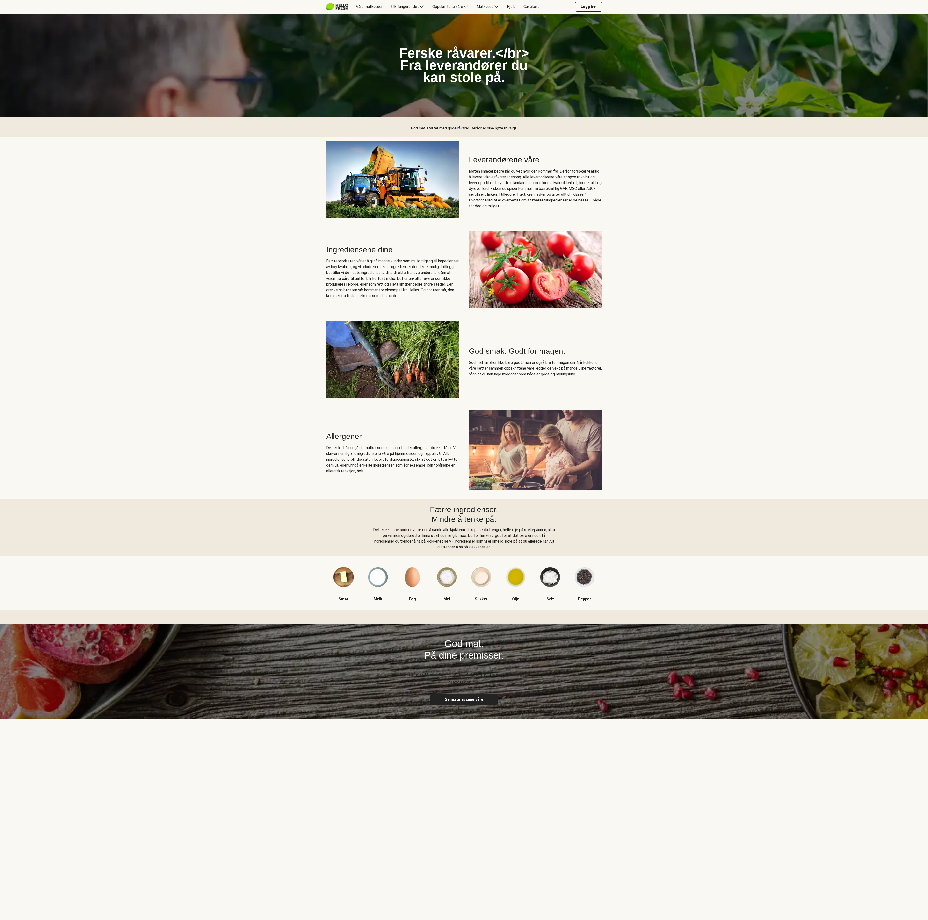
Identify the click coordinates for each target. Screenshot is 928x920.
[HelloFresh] (337, 6)
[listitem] (343, 579)
